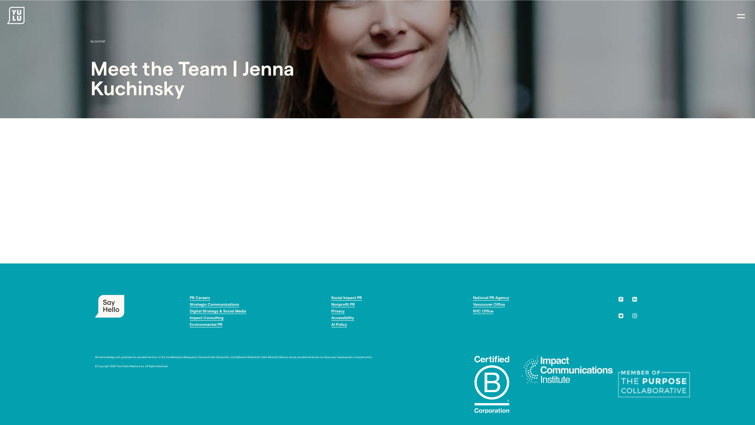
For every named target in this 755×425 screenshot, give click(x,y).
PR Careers (200, 298)
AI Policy (339, 325)
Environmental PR (206, 325)
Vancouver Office (489, 305)
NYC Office (483, 312)
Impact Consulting (207, 318)
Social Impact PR (346, 298)
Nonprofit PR (343, 305)
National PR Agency (491, 298)
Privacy (338, 312)
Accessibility (342, 318)
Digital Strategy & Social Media (218, 312)
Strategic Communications (214, 305)
